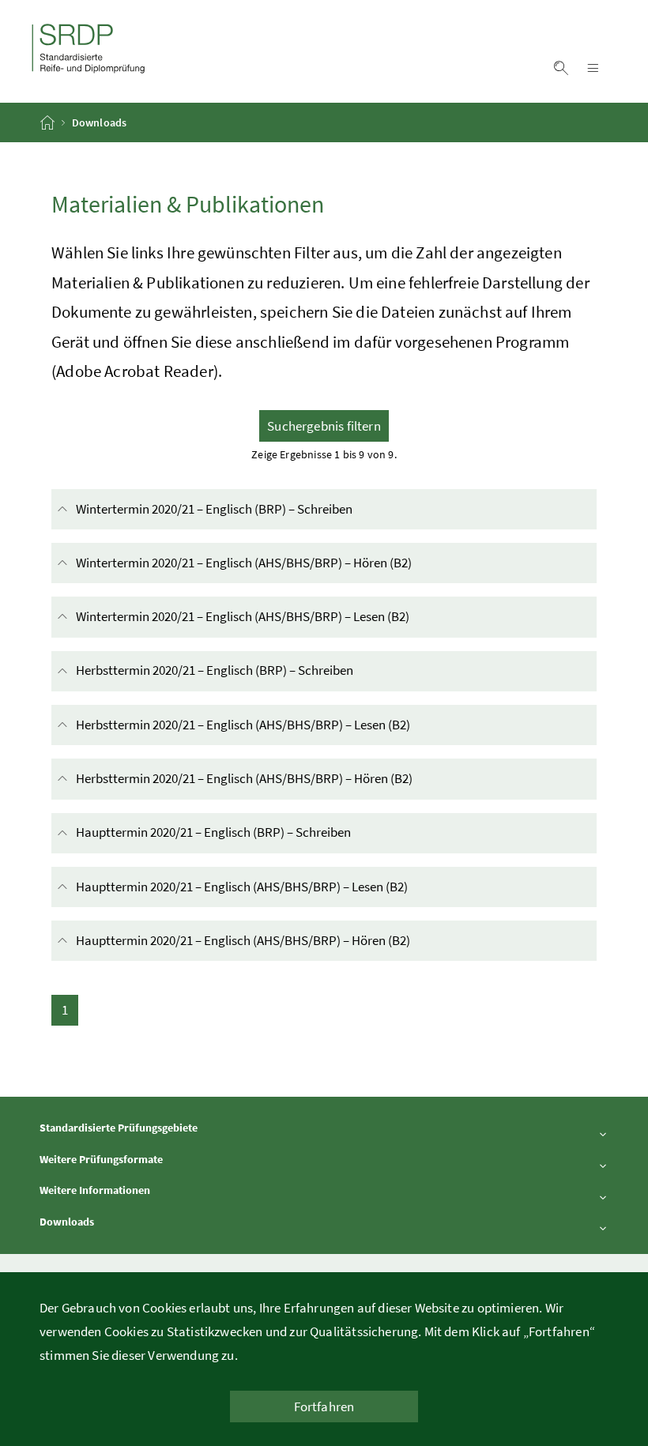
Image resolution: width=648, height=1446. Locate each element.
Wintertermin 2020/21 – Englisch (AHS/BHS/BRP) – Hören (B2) (292, 562)
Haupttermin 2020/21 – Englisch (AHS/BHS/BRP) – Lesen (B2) (290, 886)
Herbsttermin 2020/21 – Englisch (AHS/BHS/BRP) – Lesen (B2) (291, 724)
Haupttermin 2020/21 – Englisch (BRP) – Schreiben (262, 832)
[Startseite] (49, 122)
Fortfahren (324, 1406)
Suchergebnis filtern (324, 426)
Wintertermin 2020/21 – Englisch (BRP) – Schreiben (263, 509)
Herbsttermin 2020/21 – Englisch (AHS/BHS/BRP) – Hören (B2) (293, 778)
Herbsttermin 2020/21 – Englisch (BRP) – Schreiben (263, 670)
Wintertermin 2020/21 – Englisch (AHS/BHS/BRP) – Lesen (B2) (291, 616)
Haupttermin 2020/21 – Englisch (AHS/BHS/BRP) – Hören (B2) (291, 940)
